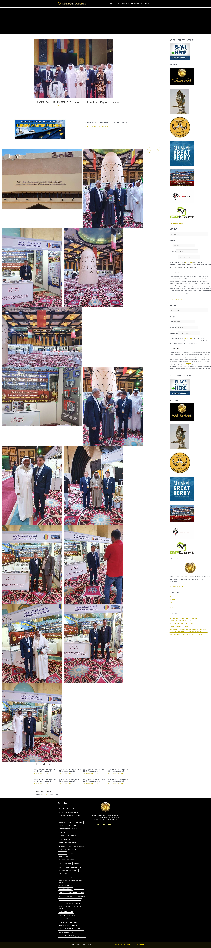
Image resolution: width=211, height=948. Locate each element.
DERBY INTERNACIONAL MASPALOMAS (69, 849)
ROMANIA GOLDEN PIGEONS (73, 903)
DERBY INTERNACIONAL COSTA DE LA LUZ (71, 842)
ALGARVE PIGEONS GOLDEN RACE (68, 812)
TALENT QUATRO (64, 918)
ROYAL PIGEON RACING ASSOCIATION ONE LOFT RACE (71, 907)
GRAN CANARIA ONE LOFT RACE (68, 870)
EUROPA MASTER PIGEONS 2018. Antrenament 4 (94, 770)
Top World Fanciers (64, 932)
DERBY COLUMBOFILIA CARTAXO (67, 825)
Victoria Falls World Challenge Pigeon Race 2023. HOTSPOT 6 (188, 635)
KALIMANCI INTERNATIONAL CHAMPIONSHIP (71, 877)
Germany (76, 863)
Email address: (174, 257)
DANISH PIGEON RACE (65, 822)
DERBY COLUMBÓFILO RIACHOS (68, 829)
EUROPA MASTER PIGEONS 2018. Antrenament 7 (70, 780)
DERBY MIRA (62, 853)
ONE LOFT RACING (79, 889)
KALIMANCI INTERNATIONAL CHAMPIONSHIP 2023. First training (189, 632)
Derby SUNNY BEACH (74, 853)
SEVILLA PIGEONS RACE (66, 912)
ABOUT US (173, 596)
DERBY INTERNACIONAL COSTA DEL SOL (71, 846)
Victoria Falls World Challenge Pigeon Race (72, 936)
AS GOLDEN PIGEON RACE (66, 815)
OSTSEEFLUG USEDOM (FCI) (67, 896)
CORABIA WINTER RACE (65, 819)
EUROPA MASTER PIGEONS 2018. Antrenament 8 (94, 780)
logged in (44, 794)
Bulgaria (78, 815)
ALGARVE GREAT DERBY (67, 808)
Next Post (159, 147)
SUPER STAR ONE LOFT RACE (67, 915)
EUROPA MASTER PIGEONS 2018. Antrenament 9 (118, 780)
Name (171, 245)
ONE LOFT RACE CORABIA (66, 885)
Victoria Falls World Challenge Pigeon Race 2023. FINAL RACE (188, 629)
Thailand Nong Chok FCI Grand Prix (68, 925)
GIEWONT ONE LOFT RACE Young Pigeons (70, 867)
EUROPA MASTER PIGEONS (42, 105)
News (171, 602)
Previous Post (149, 147)
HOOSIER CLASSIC (63, 873)
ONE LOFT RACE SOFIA (65, 889)
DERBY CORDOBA (63, 832)
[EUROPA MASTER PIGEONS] (182, 177)
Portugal (61, 903)
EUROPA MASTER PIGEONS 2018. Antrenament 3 (70, 770)
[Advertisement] (105, 19)
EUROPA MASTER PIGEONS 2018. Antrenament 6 (45, 780)
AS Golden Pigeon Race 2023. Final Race (181, 623)
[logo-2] (182, 196)
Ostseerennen (81, 896)
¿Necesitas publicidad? (176, 223)
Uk (72, 932)
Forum (171, 608)
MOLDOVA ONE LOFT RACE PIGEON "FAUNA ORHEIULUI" (71, 881)
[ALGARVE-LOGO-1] (182, 153)
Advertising (140, 944)
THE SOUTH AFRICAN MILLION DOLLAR (71, 929)
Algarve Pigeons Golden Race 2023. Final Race (183, 618)
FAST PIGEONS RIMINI (65, 863)
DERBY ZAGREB (63, 856)
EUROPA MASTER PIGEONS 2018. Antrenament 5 (118, 770)
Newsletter (173, 599)
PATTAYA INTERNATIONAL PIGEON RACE (70, 900)
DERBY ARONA (78, 822)
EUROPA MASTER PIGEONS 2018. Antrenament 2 (45, 770)
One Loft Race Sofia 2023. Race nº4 (180, 626)
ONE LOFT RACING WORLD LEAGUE (71, 893)
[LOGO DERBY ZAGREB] (180, 127)
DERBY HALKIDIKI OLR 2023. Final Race (181, 621)
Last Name (173, 251)
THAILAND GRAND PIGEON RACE (68, 922)
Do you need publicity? (176, 586)
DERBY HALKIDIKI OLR (65, 839)
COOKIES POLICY (120, 944)
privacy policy (189, 262)
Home (171, 605)
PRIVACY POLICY (131, 944)
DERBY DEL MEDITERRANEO (67, 835)
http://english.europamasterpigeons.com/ (95, 126)
